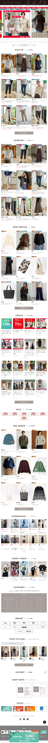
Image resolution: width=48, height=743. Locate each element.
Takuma (5, 659)
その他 (40, 610)
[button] (2, 24)
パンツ (10, 606)
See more (24, 551)
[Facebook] (27, 719)
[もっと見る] (24, 664)
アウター (25, 599)
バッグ (40, 606)
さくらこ (33, 659)
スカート (25, 606)
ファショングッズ (25, 610)
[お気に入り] (34, 2)
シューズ (10, 610)
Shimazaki (24, 660)
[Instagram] (20, 719)
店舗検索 (8, 736)
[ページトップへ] (44, 722)
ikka (4, 658)
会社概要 (3, 736)
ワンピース (40, 599)
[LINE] (24, 719)
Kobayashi (43, 659)
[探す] (45, 2)
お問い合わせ (42, 736)
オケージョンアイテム (10, 599)
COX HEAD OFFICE (24, 659)
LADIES (24, 595)
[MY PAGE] (28, 2)
